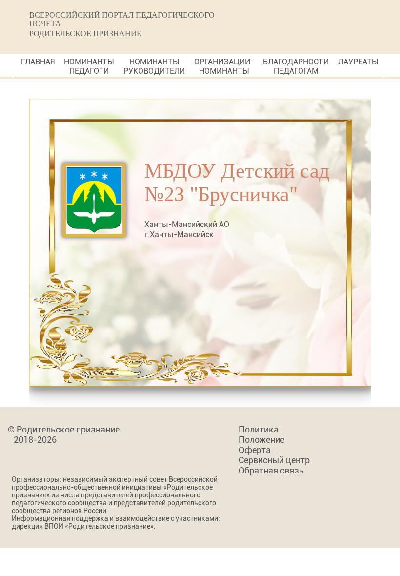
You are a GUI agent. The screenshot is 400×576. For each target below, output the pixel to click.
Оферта (255, 450)
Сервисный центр (274, 460)
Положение (261, 439)
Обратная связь (271, 470)
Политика (259, 429)
